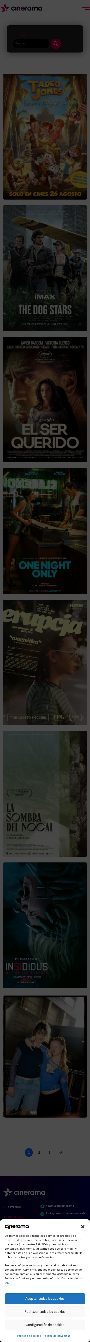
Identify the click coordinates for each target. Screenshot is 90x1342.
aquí (7, 1282)
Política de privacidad (57, 1335)
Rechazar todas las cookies (45, 1312)
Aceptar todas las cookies (45, 1298)
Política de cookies (29, 1335)
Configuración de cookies (45, 1325)
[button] (82, 1226)
